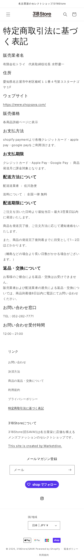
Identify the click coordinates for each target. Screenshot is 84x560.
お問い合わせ (17, 362)
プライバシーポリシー (23, 399)
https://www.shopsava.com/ (24, 105)
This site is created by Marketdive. (35, 446)
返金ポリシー (71, 548)
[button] (8, 14)
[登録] (69, 470)
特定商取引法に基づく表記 (26, 408)
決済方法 (14, 371)
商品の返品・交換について (26, 380)
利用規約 (14, 389)
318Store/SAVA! (26, 548)
